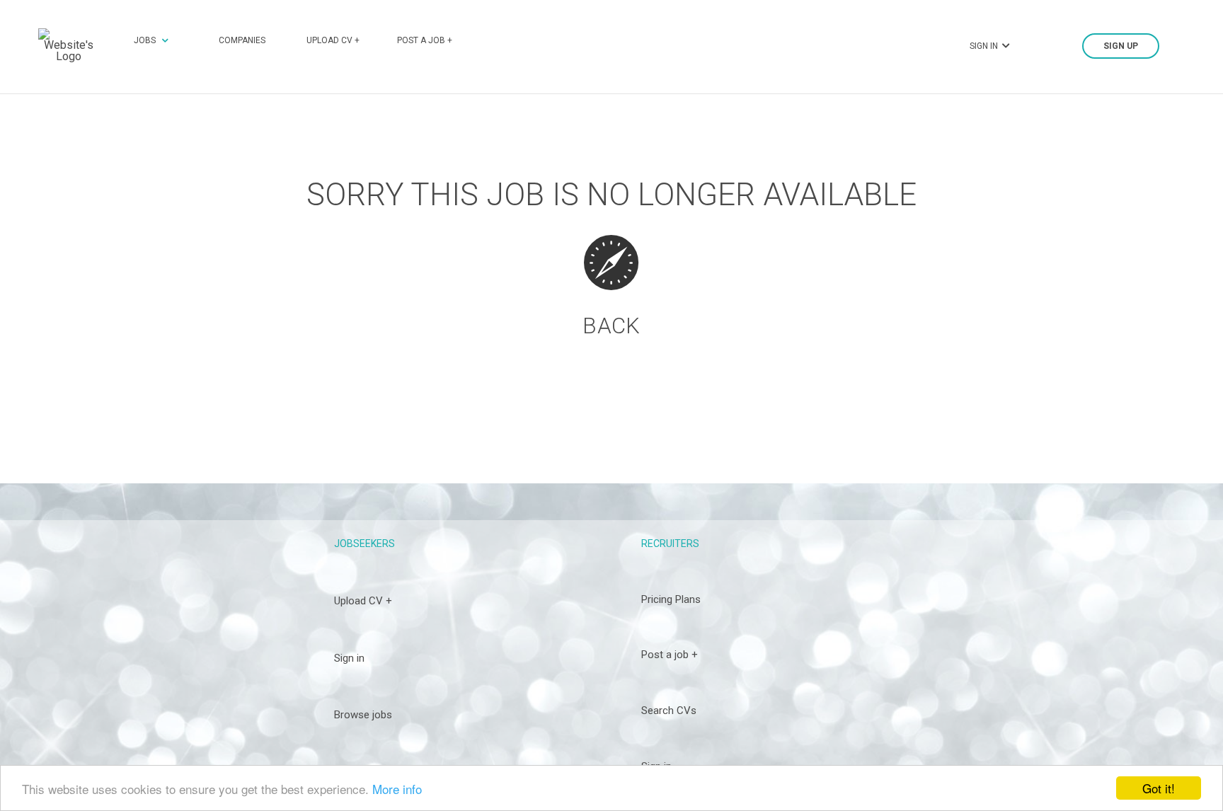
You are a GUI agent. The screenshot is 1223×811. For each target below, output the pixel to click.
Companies (242, 40)
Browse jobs (363, 714)
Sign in (349, 658)
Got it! (1158, 788)
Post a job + (424, 40)
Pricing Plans (671, 599)
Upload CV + (333, 40)
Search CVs (668, 710)
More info (397, 789)
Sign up (1120, 46)
